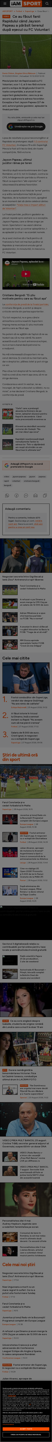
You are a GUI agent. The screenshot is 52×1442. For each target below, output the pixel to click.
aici (30, 1404)
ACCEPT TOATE (26, 1429)
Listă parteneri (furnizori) (8, 1424)
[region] (26, 1411)
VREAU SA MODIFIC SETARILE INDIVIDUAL (26, 1435)
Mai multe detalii (12, 1395)
